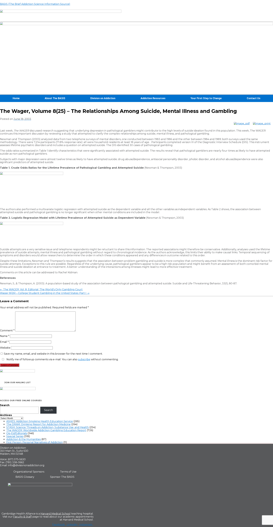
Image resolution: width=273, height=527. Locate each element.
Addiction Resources (153, 98)
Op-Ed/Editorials (16, 433)
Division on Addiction (102, 98)
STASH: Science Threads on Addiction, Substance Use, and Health (47, 427)
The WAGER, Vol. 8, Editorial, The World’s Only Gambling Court (41, 289)
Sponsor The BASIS (62, 476)
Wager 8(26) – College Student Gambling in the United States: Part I (44, 293)
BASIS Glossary (24, 476)
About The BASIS (55, 98)
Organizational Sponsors (28, 471)
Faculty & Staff (22, 516)
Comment (7, 330)
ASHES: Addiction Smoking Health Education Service (39, 421)
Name (4, 336)
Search (4, 405)
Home (16, 98)
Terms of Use (68, 471)
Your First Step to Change (206, 98)
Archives (6, 415)
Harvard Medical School (55, 513)
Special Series (14, 436)
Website (5, 347)
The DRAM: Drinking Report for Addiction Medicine (38, 424)
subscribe (84, 359)
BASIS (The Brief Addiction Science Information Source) (35, 4)
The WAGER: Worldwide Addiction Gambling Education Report (46, 430)
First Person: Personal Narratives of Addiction (34, 442)
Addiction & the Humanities (23, 439)
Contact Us (253, 98)
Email (4, 341)
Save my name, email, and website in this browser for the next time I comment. (53, 353)
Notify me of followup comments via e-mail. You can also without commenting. (62, 359)
